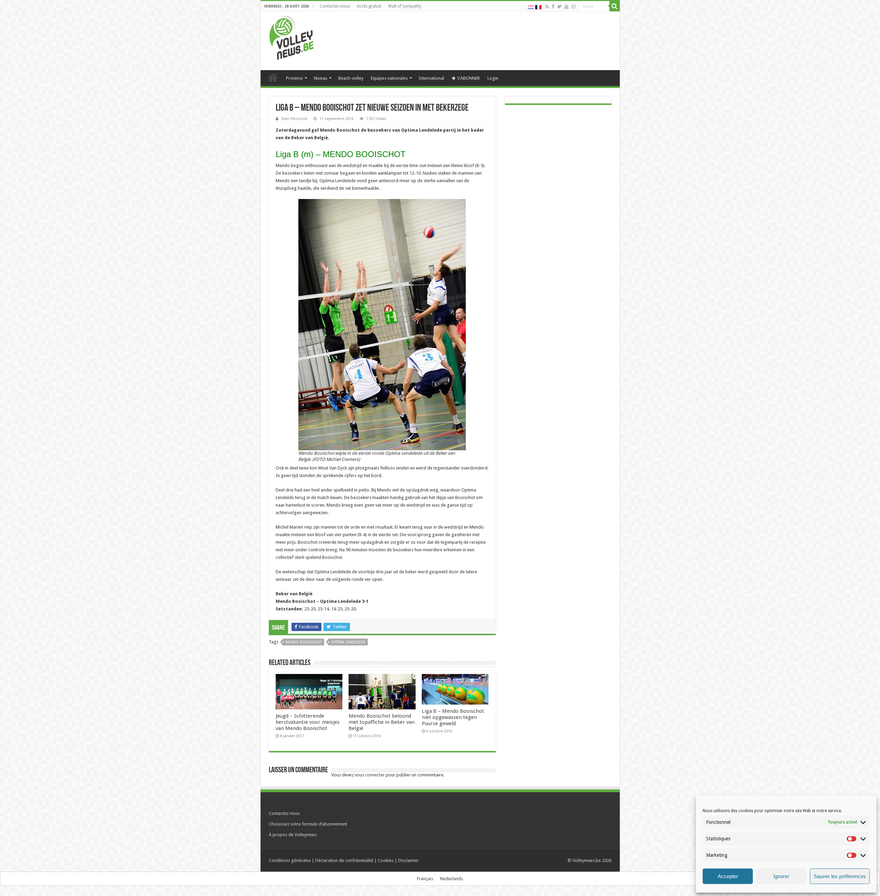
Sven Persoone (294, 119)
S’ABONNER (468, 78)
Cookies (386, 860)
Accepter (728, 876)
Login (492, 78)
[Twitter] (559, 6)
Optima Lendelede (348, 642)
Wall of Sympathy (404, 6)
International (431, 78)
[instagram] (573, 6)
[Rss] (547, 6)
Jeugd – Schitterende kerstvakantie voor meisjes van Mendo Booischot (308, 722)
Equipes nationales (389, 78)
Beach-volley (350, 78)
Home (273, 77)
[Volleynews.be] (292, 36)
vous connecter (370, 774)
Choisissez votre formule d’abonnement (308, 824)
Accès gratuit (369, 6)
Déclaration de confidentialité (344, 860)
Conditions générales (290, 860)
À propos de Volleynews (293, 834)
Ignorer (781, 876)
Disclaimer (408, 860)
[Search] (614, 6)
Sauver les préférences (840, 876)
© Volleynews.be (584, 860)
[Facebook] (553, 6)
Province (294, 78)
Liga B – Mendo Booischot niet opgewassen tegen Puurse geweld (453, 717)
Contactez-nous (335, 6)
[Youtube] (566, 6)
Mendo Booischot (303, 642)
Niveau (320, 78)
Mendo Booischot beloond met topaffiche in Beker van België (382, 722)
